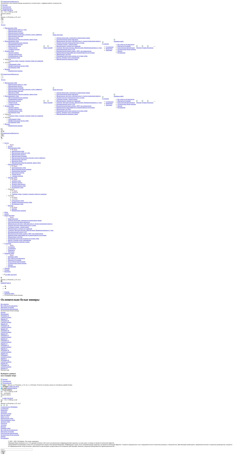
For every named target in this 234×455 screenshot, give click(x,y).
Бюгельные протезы (14, 46)
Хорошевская (7, 7)
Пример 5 (4, 358)
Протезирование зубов (12, 41)
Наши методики (58, 35)
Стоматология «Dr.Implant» (9, 407)
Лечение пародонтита (15, 54)
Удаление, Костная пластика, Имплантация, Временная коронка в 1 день (79, 48)
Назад (12, 144)
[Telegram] (5, 289)
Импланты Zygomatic (124, 46)
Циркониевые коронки (15, 44)
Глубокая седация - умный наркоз (66, 44)
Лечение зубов (9, 51)
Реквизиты (109, 48)
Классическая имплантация (126, 48)
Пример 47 (4, 339)
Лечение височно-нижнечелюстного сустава (70, 43)
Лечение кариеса (13, 52)
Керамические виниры (15, 71)
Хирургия (4, 423)
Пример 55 (4, 319)
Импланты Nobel (13, 38)
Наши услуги (5, 417)
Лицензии (109, 50)
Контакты (150, 48)
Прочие (119, 51)
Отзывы (144, 48)
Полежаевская (7, 8)
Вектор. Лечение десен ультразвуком (67, 57)
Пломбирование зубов (15, 56)
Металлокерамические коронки (18, 43)
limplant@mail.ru (6, 283)
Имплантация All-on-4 (15, 31)
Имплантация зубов (11, 28)
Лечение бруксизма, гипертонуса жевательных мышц (73, 38)
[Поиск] (2, 19)
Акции (49, 48)
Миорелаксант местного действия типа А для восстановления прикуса (78, 41)
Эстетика (3, 425)
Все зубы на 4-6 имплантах (125, 44)
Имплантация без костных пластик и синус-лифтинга (25, 34)
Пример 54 (4, 368)
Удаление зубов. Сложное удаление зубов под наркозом (25, 61)
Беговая (5, 5)
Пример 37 (4, 343)
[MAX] (4, 405)
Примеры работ (119, 41)
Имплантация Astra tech (15, 36)
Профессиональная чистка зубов (18, 66)
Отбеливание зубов (14, 64)
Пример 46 (4, 363)
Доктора (138, 48)
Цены (45, 48)
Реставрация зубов (14, 57)
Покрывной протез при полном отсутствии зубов (71, 56)
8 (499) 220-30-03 (7, 10)
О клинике (105, 44)
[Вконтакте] (5, 286)
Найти (3, 451)
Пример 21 (4, 348)
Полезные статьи (6, 413)
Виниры (7, 69)
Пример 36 (4, 334)
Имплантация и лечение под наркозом (68, 46)
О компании (109, 47)
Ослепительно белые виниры (126, 49)
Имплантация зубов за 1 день (17, 29)
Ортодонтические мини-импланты (67, 39)
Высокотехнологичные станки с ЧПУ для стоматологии (73, 51)
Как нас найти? (5, 415)
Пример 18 (4, 353)
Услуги (3, 25)
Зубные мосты (12, 48)
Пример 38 (4, 329)
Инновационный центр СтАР (65, 49)
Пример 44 (4, 324)
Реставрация (121, 52)
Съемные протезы (14, 49)
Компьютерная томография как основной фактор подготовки (75, 52)
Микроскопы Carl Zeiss (63, 54)
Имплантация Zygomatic (15, 33)
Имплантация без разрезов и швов (67, 59)
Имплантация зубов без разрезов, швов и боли (22, 39)
